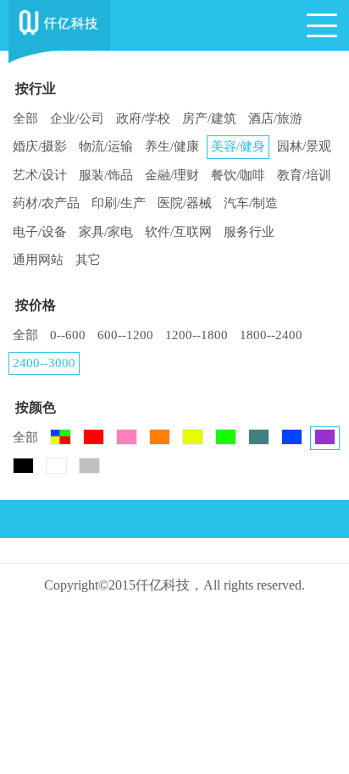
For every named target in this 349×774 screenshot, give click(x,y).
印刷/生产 (118, 203)
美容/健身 (238, 146)
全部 (25, 118)
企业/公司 (77, 118)
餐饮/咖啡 (238, 175)
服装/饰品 (106, 175)
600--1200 (125, 335)
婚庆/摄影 (40, 146)
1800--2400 (271, 335)
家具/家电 (106, 232)
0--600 (68, 335)
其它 (88, 259)
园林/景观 (304, 146)
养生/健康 (172, 146)
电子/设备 (40, 232)
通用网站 (38, 259)
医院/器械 (185, 203)
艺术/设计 (40, 175)
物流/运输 (106, 146)
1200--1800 (196, 335)
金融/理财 (172, 175)
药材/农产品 (46, 203)
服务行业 (249, 232)
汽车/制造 (251, 203)
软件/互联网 (178, 232)
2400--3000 (44, 363)
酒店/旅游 (275, 118)
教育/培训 (304, 175)
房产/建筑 (209, 118)
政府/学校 (143, 118)
